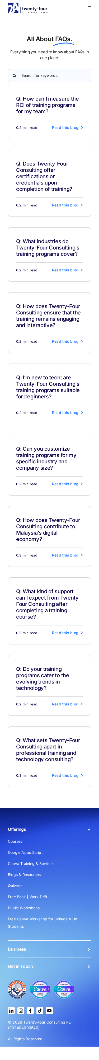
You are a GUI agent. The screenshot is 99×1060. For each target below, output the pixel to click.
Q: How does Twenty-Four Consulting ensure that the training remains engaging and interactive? (48, 315)
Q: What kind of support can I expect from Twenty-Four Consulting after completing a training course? (48, 604)
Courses (15, 841)
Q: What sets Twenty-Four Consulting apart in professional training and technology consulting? (48, 749)
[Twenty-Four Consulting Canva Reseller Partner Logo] (64, 982)
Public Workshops (24, 908)
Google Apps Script (25, 852)
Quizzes (15, 885)
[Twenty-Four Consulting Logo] (28, 4)
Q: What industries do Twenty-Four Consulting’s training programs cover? (47, 247)
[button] (49, 829)
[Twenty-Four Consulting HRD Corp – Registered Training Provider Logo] (17, 982)
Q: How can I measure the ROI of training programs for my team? (47, 105)
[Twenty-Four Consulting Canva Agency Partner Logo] (40, 982)
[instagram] (20, 1010)
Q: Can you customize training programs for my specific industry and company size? (46, 458)
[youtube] (49, 1010)
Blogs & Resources (24, 874)
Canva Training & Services (31, 863)
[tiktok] (39, 1010)
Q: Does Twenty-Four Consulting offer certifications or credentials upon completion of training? (44, 176)
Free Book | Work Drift (28, 896)
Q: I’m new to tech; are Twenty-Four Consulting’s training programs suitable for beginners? (48, 387)
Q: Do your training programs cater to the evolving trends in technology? (42, 678)
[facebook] (30, 1010)
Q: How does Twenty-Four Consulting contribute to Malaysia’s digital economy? (48, 529)
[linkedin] (11, 1010)
